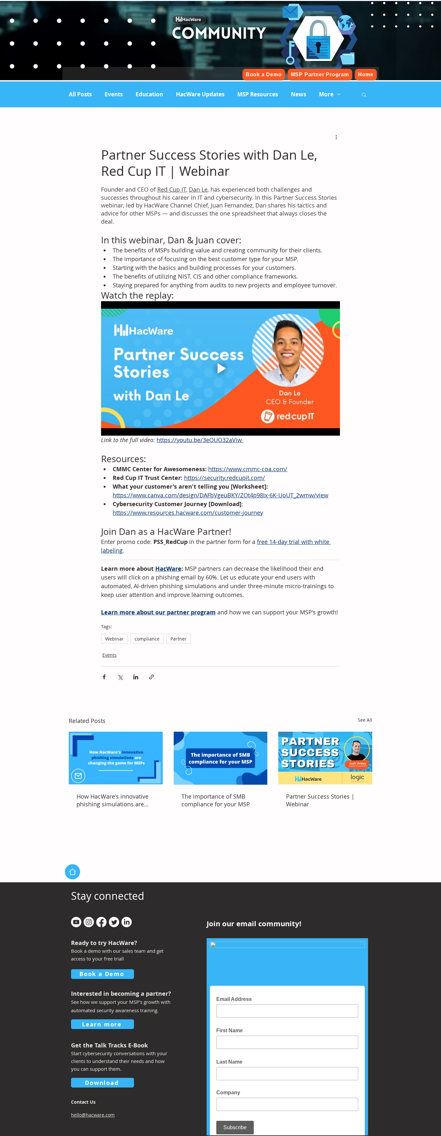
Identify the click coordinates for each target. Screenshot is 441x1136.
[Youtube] (76, 922)
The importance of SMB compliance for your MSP (215, 800)
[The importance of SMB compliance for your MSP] (221, 758)
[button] (364, 94)
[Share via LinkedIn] (136, 677)
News (298, 94)
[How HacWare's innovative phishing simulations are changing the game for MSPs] (116, 758)
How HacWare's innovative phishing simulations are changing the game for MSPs (115, 800)
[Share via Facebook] (104, 677)
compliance (147, 639)
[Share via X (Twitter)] (120, 677)
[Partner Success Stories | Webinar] (325, 758)
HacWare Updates (200, 94)
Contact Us (83, 1102)
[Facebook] (101, 922)
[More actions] (336, 137)
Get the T (84, 1045)
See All (365, 720)
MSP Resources (257, 94)
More (326, 94)
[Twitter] (114, 922)
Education (149, 94)
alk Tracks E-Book (122, 1045)
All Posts (80, 94)
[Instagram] (89, 922)
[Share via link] (152, 677)
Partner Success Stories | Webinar (320, 800)
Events (114, 94)
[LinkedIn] (126, 922)
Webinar (114, 639)
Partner (178, 639)
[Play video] (220, 368)
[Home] (72, 871)
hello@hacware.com (93, 1115)
